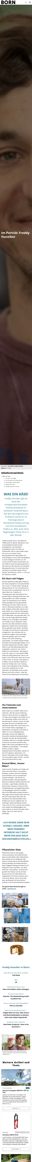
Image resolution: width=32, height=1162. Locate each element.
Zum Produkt (15, 1149)
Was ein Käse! (7, 476)
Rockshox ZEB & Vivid (10, 1135)
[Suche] (26, 2)
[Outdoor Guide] (8, 2)
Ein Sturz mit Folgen (11, 478)
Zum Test (15, 1108)
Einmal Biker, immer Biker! (13, 482)
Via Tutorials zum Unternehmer (14, 480)
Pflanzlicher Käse (10, 484)
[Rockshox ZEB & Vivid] (16, 1121)
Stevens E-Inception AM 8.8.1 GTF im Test (15, 1091)
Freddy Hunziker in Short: (12, 486)
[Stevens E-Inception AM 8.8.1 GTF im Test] (16, 1077)
